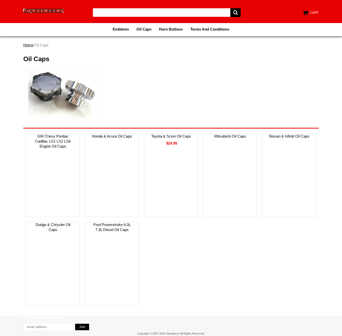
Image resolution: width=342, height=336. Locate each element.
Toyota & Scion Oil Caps (171, 136)
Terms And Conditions (209, 29)
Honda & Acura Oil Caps (112, 136)
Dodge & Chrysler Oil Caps (53, 227)
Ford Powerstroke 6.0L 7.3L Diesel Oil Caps (112, 227)
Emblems (121, 29)
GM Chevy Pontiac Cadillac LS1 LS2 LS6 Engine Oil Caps (53, 141)
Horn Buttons (171, 29)
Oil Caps (143, 29)
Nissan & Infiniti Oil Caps (289, 136)
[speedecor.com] (43, 10)
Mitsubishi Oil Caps (230, 136)
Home (28, 45)
